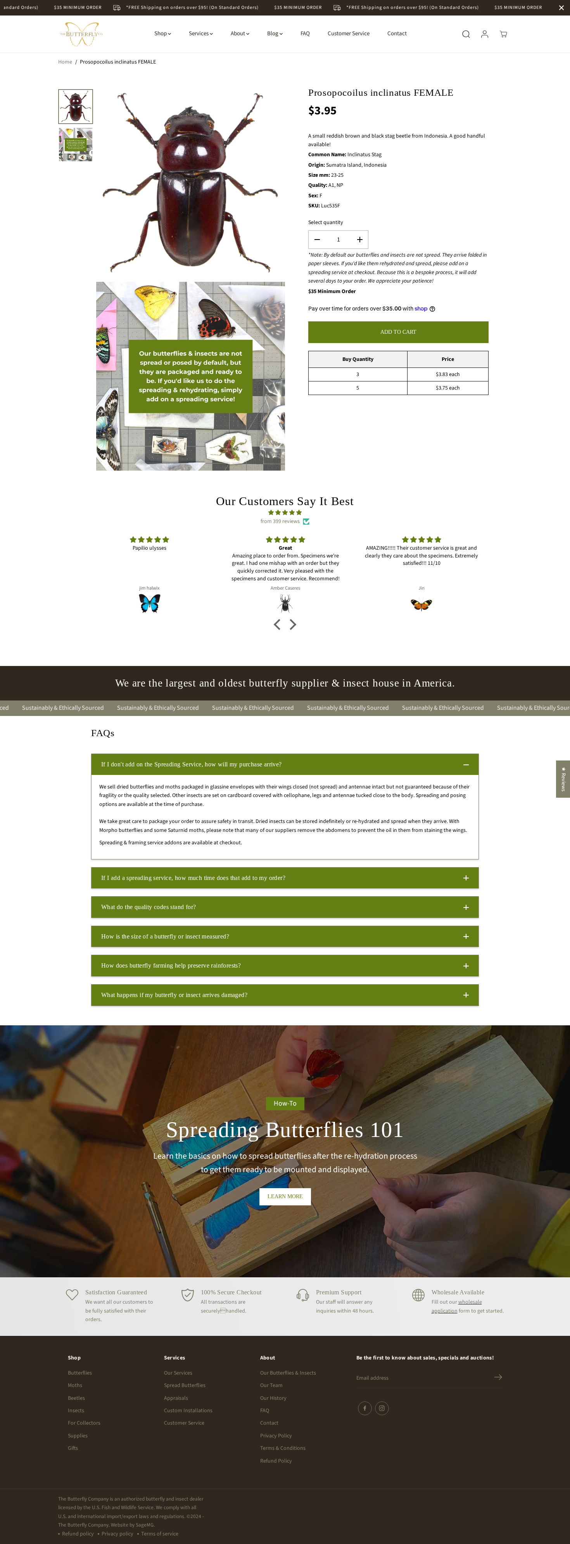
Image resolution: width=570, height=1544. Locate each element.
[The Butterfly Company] (81, 34)
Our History (273, 1398)
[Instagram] (381, 1408)
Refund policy (78, 1534)
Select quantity (325, 222)
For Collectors (84, 1423)
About (238, 34)
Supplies (78, 1436)
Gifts (73, 1448)
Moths (75, 1385)
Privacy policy (117, 1534)
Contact (397, 34)
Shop (161, 34)
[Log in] (484, 34)
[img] (285, 512)
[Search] (466, 34)
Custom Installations (188, 1411)
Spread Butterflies (185, 1385)
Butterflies (80, 1373)
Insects (76, 1411)
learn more (285, 1196)
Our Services (178, 1373)
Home (65, 62)
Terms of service (159, 1534)
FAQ (305, 34)
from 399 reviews (280, 521)
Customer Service (349, 34)
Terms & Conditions (283, 1448)
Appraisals (176, 1398)
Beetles (76, 1398)
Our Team (271, 1385)
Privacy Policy (276, 1436)
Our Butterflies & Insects (288, 1373)
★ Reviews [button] (563, 778)
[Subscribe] (498, 1378)
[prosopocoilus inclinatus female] (190, 183)
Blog (273, 34)
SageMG (145, 1524)
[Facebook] (364, 1408)
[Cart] (503, 34)
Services (199, 34)
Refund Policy (276, 1461)
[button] (279, 624)
